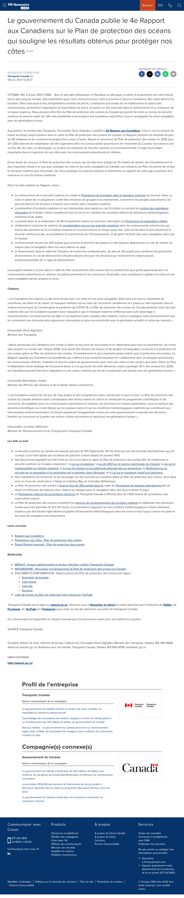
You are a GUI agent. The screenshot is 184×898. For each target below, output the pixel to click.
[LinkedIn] (9, 853)
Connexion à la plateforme (152, 837)
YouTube (31, 609)
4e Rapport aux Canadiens (123, 131)
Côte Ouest (29, 582)
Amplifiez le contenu (62, 851)
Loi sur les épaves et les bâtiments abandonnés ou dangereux (102, 468)
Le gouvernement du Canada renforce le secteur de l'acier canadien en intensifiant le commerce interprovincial (62, 711)
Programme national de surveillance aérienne (47, 494)
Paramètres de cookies (110, 882)
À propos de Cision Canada (110, 833)
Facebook (14, 609)
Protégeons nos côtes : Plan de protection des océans (48, 540)
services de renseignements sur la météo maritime (106, 503)
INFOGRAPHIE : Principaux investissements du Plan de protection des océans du (70, 569)
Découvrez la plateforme (65, 833)
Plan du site (86, 882)
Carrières (100, 840)
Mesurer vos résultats (63, 848)
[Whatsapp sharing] (165, 74)
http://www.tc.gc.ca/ (20, 663)
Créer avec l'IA (59, 840)
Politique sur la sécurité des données (56, 882)
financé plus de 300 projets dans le (81, 485)
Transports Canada (36, 695)
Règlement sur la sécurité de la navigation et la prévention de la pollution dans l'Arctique (91, 470)
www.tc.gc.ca (59, 605)
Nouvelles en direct (102, 605)
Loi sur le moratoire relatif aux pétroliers (137, 473)
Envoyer (147, 5)
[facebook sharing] (142, 74)
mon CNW (144, 840)
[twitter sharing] (150, 74)
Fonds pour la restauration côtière (146, 221)
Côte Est (27, 586)
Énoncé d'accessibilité (107, 844)
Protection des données (151, 844)
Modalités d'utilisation (19, 882)
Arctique (27, 590)
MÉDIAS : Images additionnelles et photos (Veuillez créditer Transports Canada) (64, 565)
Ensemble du (35, 577)
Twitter (167, 605)
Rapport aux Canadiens (29, 536)
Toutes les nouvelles (149, 833)
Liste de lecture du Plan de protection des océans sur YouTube (54, 595)
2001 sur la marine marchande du (129, 464)
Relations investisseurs (64, 855)
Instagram (49, 609)
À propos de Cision (105, 837)
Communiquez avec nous (22, 849)
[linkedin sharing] (158, 74)
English (30, 51)
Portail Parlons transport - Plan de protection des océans (50, 544)
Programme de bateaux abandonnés (139, 485)
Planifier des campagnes (64, 837)
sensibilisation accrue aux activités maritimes (91, 225)
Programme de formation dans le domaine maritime (113, 195)
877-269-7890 (19, 838)
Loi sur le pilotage (83, 464)
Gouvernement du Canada (41, 757)
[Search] (179, 5)
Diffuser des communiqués (66, 844)
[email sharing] (173, 74)
